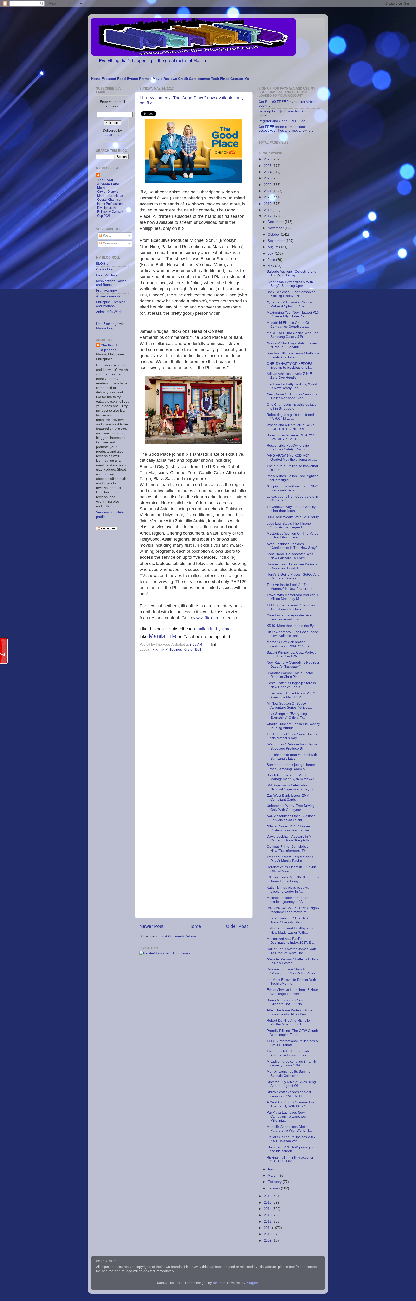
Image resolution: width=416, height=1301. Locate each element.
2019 (268, 203)
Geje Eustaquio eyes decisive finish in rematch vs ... (289, 617)
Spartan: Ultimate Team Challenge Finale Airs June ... (293, 355)
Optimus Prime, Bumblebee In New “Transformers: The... (289, 848)
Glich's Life (104, 269)
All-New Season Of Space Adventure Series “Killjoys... (289, 705)
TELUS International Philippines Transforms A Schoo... (291, 607)
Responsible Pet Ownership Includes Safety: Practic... (288, 447)
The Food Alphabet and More (108, 184)
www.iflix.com (206, 617)
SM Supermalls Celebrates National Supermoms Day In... (291, 787)
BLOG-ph (103, 263)
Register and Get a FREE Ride (282, 121)
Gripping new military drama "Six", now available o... (292, 488)
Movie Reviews (165, 79)
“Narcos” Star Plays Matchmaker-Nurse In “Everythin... (292, 345)
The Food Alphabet (109, 348)
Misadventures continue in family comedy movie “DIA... (292, 1063)
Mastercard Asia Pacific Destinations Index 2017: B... (290, 940)
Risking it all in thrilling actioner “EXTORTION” (290, 1159)
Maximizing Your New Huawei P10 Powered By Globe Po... (293, 314)
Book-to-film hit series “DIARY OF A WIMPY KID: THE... (292, 437)
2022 (268, 184)
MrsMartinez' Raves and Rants (111, 283)
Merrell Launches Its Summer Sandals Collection (289, 1073)
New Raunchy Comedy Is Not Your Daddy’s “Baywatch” (293, 664)
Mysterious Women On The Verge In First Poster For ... (292, 535)
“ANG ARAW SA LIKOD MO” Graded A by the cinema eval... (292, 457)
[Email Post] (213, 644)
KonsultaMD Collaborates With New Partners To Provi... (290, 556)
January (274, 1188)
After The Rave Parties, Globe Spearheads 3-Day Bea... (289, 1012)
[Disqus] (193, 719)
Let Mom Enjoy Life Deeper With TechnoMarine (291, 981)
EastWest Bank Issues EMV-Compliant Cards (288, 797)
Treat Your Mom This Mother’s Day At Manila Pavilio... (290, 859)
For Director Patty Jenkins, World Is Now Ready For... (292, 386)
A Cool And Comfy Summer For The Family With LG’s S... (290, 1104)
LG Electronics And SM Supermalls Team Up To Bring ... (293, 879)
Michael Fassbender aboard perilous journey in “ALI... (288, 900)
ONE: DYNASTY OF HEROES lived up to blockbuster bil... (289, 365)
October (274, 234)
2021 (268, 191)
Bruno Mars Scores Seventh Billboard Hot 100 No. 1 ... (288, 1002)
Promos (145, 79)
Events (132, 79)
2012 (268, 1221)
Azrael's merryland (110, 296)
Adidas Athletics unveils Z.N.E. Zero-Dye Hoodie (290, 375)
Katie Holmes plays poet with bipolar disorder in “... (289, 889)
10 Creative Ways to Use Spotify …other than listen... (293, 509)
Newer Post (151, 926)
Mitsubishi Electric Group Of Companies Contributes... (288, 324)
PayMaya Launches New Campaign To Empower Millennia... (286, 1116)
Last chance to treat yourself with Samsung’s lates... (292, 756)
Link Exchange (107, 324)
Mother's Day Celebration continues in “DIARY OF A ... (290, 644)
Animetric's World (109, 312)
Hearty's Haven (107, 275)
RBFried (219, 1283)
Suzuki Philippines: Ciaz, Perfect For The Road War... (291, 654)
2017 (268, 216)
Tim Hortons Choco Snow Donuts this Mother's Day (292, 736)
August (273, 247)
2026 (268, 159)
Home (96, 79)
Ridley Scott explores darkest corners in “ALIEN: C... (289, 1094)
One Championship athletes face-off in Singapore (292, 406)
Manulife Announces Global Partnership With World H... (289, 1128)
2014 (268, 1209)
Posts (106, 235)
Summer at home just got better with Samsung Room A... (291, 766)
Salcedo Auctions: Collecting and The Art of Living (291, 273)
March (273, 1175)
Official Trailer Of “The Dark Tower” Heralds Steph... (288, 920)
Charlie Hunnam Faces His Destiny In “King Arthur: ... (293, 726)
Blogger (252, 1283)
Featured (109, 79)
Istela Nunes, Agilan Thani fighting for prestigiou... (292, 478)
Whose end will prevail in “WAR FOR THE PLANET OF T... (290, 427)
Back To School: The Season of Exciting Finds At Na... (291, 294)
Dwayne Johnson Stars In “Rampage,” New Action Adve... (292, 971)
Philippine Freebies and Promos (110, 304)
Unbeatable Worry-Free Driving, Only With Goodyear (291, 807)
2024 (268, 172)
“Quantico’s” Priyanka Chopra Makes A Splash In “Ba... (289, 304)
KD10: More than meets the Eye (291, 626)
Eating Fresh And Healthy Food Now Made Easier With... (290, 930)
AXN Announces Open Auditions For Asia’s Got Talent (291, 818)
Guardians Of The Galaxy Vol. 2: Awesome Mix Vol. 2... (291, 695)
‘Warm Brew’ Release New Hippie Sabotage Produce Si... (292, 746)
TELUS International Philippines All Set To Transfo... (293, 1043)
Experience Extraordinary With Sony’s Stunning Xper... (290, 284)
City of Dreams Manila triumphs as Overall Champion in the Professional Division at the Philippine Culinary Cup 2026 (110, 204)
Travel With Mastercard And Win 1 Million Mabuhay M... (292, 597)
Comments (110, 243)
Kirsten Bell (192, 649)
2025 (268, 165)
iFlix (155, 649)
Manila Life (162, 636)
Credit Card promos (194, 79)
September (277, 241)
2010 (268, 1234)
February (275, 1182)
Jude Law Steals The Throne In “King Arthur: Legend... (291, 525)
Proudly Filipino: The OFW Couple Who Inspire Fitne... (293, 1032)
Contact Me (239, 79)
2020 (268, 197)
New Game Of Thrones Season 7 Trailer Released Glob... (292, 396)
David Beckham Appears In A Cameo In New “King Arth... (289, 838)
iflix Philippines (171, 649)
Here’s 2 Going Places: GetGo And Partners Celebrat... (293, 576)
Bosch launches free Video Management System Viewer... (292, 777)
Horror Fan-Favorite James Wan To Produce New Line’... (291, 951)
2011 (268, 1228)
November (276, 228)
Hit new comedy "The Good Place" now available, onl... (293, 634)
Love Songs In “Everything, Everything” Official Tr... (287, 715)
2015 (268, 1202)
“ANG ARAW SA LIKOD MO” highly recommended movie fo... (293, 910)
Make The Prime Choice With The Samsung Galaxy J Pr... (292, 335)
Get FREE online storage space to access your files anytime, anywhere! (287, 128)
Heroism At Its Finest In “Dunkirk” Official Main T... (292, 869)
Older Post (237, 926)
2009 (268, 1240)
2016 (268, 1196)
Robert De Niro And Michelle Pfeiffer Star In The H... (288, 1022)
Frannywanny (106, 290)
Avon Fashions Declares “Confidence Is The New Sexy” (292, 546)
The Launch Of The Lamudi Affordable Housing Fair (288, 1053)
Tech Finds (220, 79)
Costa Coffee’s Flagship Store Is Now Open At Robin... (291, 685)
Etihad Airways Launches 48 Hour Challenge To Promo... (292, 991)
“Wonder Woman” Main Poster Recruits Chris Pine (290, 675)
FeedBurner (112, 135)
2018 (268, 210)
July (271, 253)
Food (121, 79)
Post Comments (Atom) (178, 936)
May (271, 266)
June (272, 260)
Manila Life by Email (213, 629)
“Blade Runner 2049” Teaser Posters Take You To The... (289, 828)
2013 (268, 1215)
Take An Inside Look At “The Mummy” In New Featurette (289, 586)
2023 (268, 178)
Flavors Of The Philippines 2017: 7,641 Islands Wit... (292, 1139)
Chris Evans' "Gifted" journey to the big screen (290, 1149)
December (276, 222)
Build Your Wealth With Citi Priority (293, 517)
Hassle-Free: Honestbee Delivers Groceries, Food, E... (292, 566)
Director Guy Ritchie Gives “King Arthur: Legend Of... (291, 1084)
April (271, 1169)
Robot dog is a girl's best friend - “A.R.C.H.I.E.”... (291, 416)
